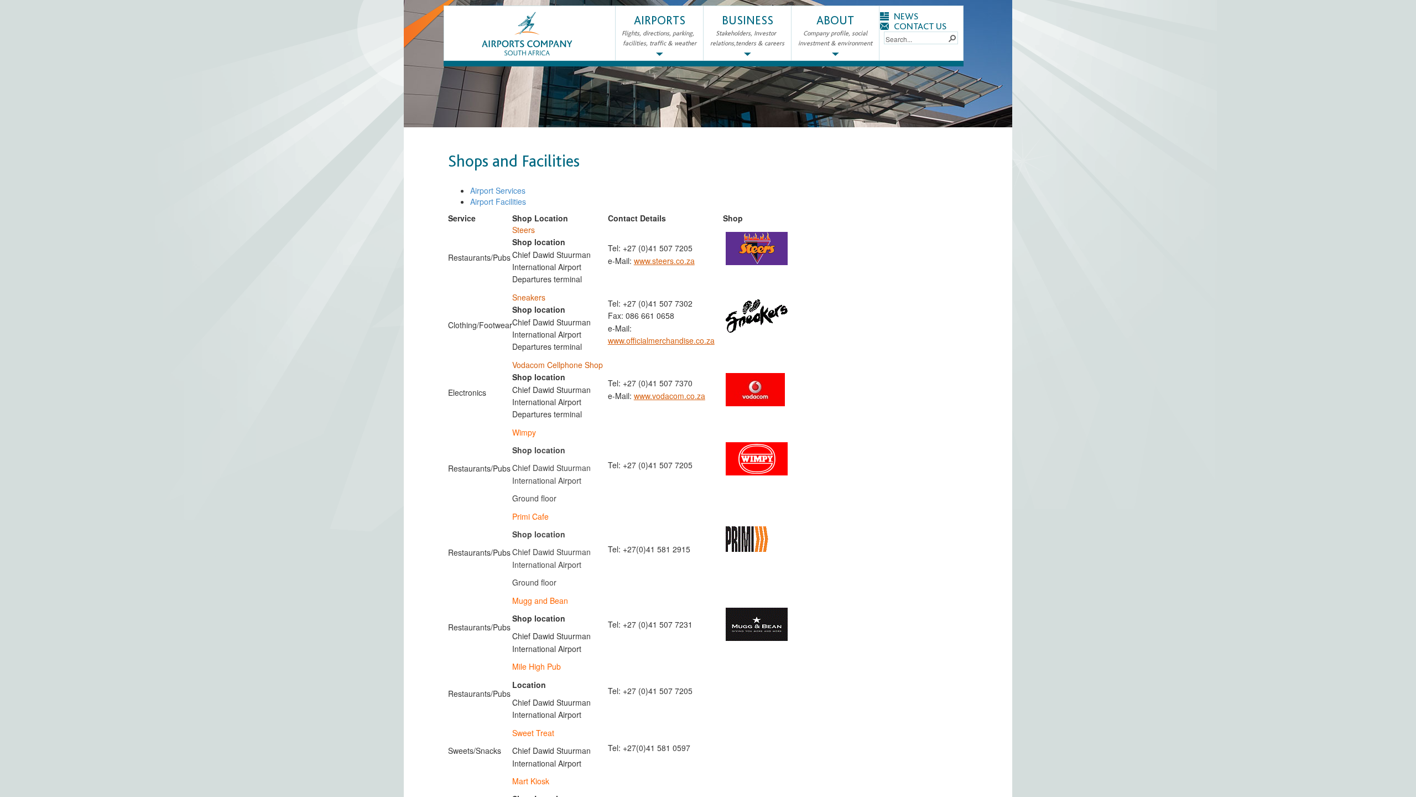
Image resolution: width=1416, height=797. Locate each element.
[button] (951, 37)
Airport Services (497, 190)
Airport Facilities (498, 201)
